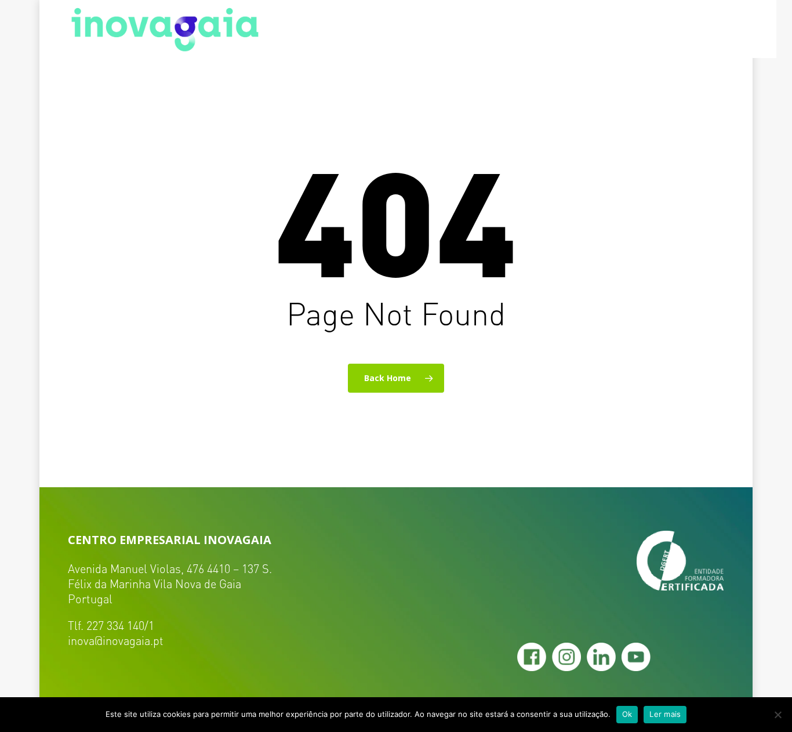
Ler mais (665, 714)
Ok (627, 714)
